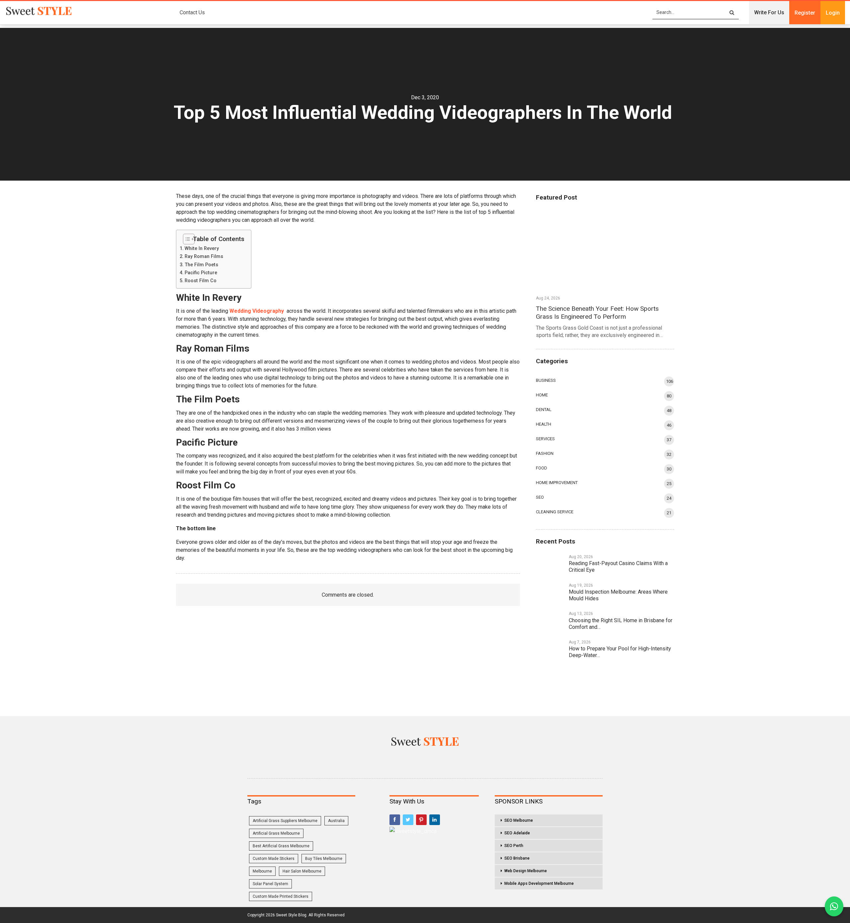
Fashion (544, 453)
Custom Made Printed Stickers (280, 896)
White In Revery (202, 248)
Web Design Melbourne (525, 871)
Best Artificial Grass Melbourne (281, 846)
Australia (336, 820)
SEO (540, 497)
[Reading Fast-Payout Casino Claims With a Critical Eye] (550, 564)
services (545, 438)
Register (805, 13)
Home (542, 394)
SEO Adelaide (517, 833)
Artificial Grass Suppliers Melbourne (285, 820)
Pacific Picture (201, 273)
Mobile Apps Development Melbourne (539, 883)
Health (543, 424)
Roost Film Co (200, 281)
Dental (544, 409)
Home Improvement (557, 482)
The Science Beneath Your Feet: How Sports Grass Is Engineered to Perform (597, 312)
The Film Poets (201, 265)
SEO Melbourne (518, 820)
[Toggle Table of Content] (186, 238)
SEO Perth (513, 845)
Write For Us (769, 12)
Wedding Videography (256, 311)
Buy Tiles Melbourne (323, 858)
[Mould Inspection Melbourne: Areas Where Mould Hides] (550, 592)
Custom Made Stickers (274, 858)
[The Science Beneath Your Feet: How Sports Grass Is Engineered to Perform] (605, 250)
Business (546, 380)
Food (541, 467)
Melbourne (262, 871)
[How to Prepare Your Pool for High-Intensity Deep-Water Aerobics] (550, 649)
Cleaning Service (554, 511)
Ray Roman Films (204, 256)
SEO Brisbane (517, 858)
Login (833, 13)
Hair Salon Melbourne (302, 871)
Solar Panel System (270, 883)
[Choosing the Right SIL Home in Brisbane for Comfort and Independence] (550, 620)
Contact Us (192, 12)
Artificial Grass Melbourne (276, 833)
